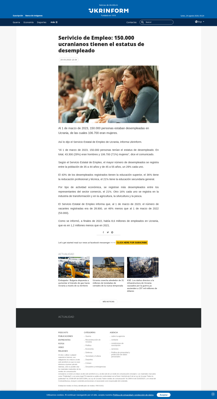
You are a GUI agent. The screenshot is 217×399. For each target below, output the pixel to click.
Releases (63, 351)
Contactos (132, 22)
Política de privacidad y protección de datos (133, 395)
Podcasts (63, 333)
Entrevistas (64, 340)
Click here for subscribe (132, 242)
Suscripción (18, 15)
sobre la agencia (118, 336)
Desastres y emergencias (95, 367)
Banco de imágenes (34, 15)
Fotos (61, 344)
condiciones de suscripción (117, 344)
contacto (114, 340)
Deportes (41, 22)
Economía (29, 22)
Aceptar (164, 395)
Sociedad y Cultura (93, 356)
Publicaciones (65, 336)
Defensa (88, 352)
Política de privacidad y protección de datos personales (120, 354)
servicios (114, 349)
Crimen (88, 363)
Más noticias (108, 302)
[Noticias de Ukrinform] (108, 10)
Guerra (16, 22)
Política (88, 345)
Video (61, 347)
